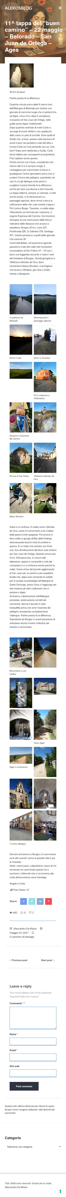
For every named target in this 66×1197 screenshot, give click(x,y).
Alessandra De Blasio (25, 928)
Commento (17, 1003)
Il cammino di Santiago (22, 936)
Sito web (14, 1066)
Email (13, 1050)
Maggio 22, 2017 (19, 932)
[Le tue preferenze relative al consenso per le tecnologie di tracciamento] (60, 1191)
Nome (14, 1034)
